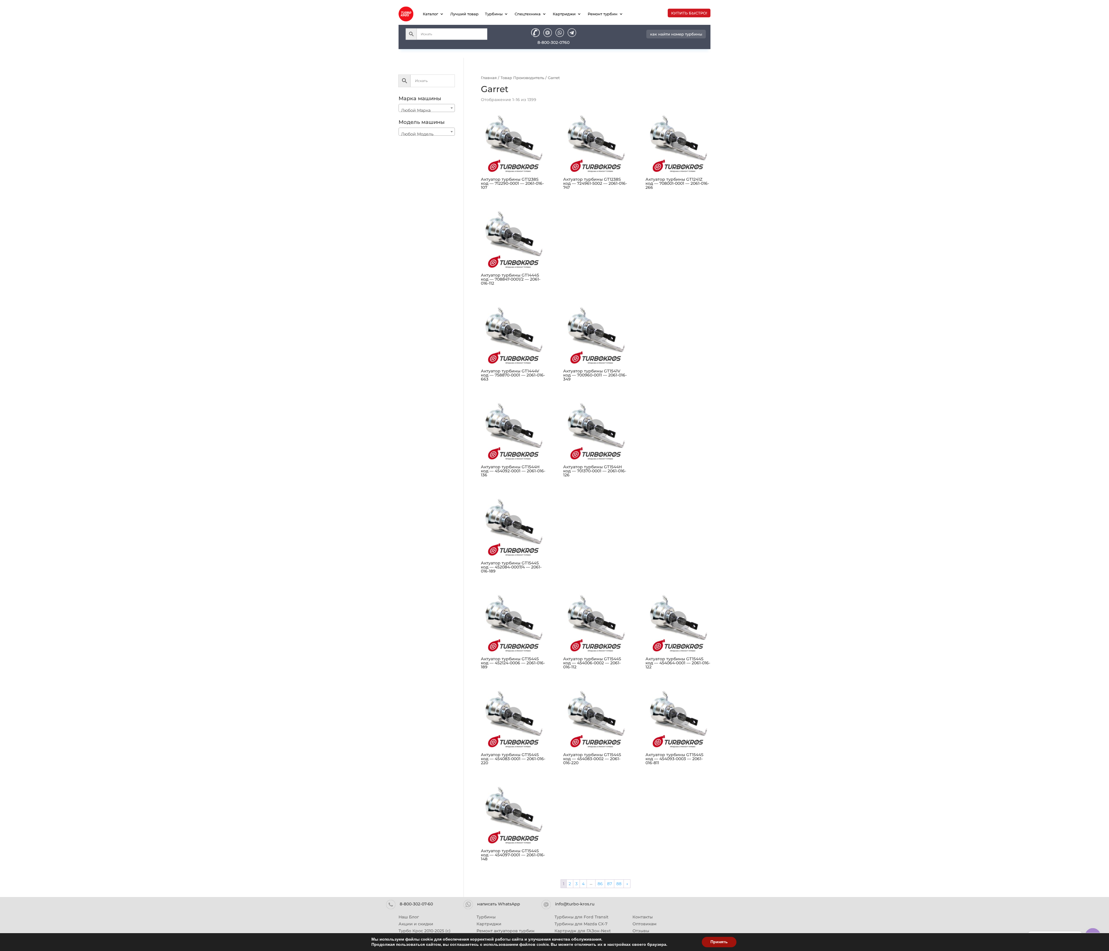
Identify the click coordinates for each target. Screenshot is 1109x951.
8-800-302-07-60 (416, 904)
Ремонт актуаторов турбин (506, 930)
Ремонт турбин (602, 14)
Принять (719, 942)
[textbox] (427, 110)
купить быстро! (689, 13)
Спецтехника (528, 14)
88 (619, 883)
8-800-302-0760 (553, 42)
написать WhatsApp (498, 904)
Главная (489, 78)
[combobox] (427, 108)
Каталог (430, 14)
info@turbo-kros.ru (574, 904)
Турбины (494, 14)
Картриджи (564, 14)
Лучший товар (464, 14)
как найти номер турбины (676, 34)
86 (600, 883)
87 (609, 883)
